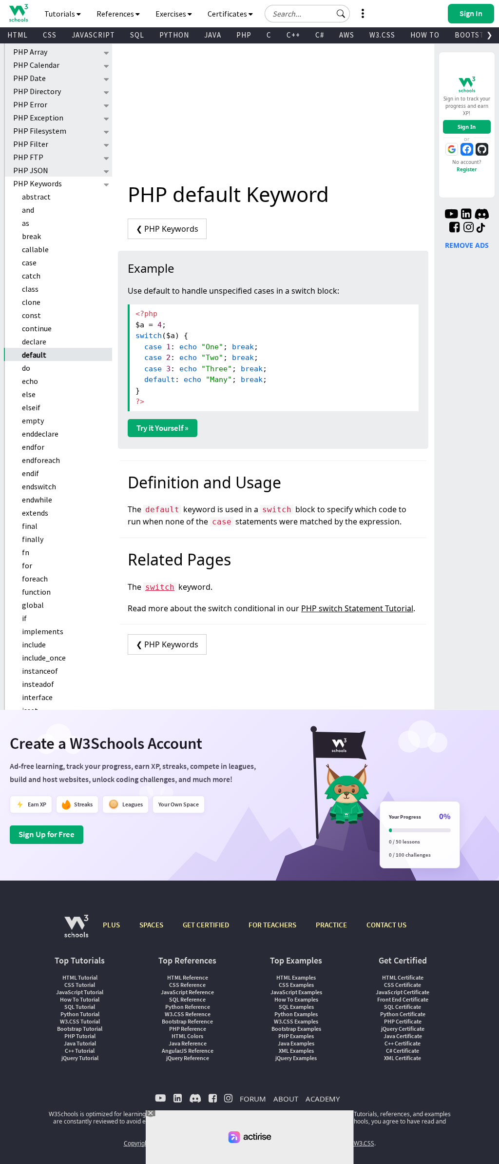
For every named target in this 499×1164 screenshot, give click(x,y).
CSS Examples (296, 984)
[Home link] (18, 13)
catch (31, 276)
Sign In (467, 126)
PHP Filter (30, 144)
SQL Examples (296, 1006)
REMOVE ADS (467, 245)
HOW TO (425, 35)
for (27, 565)
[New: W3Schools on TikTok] (481, 228)
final (30, 526)
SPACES (151, 924)
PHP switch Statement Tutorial (357, 608)
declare (34, 341)
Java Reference (188, 1043)
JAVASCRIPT (93, 35)
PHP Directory (37, 91)
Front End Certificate (402, 999)
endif (30, 473)
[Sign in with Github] (482, 149)
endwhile (37, 499)
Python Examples (296, 1014)
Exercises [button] (171, 14)
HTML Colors (187, 1036)
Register (467, 169)
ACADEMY (323, 1099)
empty (33, 420)
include (34, 644)
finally (32, 539)
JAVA (212, 35)
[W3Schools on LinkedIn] (466, 215)
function (36, 592)
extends (35, 513)
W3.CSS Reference (188, 1014)
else (29, 394)
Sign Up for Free (47, 834)
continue (37, 328)
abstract (36, 196)
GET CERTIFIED (206, 924)
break (31, 236)
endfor (33, 447)
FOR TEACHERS (272, 924)
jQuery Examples (296, 1058)
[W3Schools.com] (76, 931)
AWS (346, 35)
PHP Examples (296, 1036)
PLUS (111, 924)
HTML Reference (187, 977)
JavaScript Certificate (402, 992)
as (25, 223)
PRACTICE (331, 924)
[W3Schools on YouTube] (451, 215)
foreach (35, 578)
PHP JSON (30, 170)
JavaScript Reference (187, 992)
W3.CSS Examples (296, 1021)
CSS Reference (187, 984)
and (28, 210)
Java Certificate (403, 1036)
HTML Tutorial (79, 977)
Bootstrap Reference (187, 1021)
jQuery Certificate (402, 1028)
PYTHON (174, 35)
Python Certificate (402, 1014)
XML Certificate (402, 1058)
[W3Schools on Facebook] (454, 228)
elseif (31, 407)
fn (25, 552)
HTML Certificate (402, 977)
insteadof (38, 684)
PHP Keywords (37, 183)
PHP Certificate (403, 1021)
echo (30, 381)
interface (37, 697)
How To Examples (296, 999)
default (34, 355)
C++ (293, 35)
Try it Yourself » (162, 427)
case (29, 262)
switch (159, 587)
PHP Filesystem (39, 131)
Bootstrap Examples (296, 1028)
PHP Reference (187, 1028)
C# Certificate (402, 1050)
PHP (243, 35)
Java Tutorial (80, 1043)
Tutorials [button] (60, 14)
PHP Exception (38, 117)
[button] (341, 13)
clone (31, 302)
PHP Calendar (36, 65)
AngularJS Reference (187, 1050)
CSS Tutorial (79, 984)
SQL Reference (187, 999)
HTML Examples (296, 977)
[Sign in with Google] (451, 149)
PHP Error (30, 104)
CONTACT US (386, 924)
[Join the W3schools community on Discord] (481, 215)
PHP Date (29, 78)
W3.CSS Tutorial (80, 1021)
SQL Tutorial (79, 1006)
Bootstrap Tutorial (79, 1028)
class (30, 289)
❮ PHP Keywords (167, 228)
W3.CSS (382, 35)
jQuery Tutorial (79, 1058)
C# (319, 35)
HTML (17, 35)
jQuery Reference (187, 1058)
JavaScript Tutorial (79, 992)
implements (42, 631)
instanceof (40, 671)
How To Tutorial (79, 999)
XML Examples (296, 1050)
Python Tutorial (79, 1014)
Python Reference (187, 1006)
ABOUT (285, 1099)
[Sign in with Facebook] (467, 149)
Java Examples (296, 1043)
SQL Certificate (402, 1006)
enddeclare (40, 434)
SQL (137, 35)
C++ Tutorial (80, 1050)
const (31, 315)
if (24, 618)
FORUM (253, 1099)
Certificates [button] (228, 14)
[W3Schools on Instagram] (468, 228)
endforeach (41, 460)
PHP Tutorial (80, 1036)
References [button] (115, 14)
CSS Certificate (402, 984)
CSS (50, 35)
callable (35, 249)
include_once (44, 657)
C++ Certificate (402, 1043)
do (26, 368)
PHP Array (30, 52)
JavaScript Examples (296, 992)
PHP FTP (28, 157)
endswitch (39, 486)
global (33, 605)
